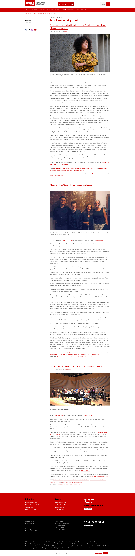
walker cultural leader (77, 170)
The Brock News (65, 82)
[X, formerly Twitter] (29, 29)
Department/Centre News (79, 173)
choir (72, 352)
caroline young (66, 352)
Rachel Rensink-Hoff (61, 170)
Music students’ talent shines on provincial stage (71, 185)
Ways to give (88, 508)
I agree (105, 553)
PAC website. (85, 470)
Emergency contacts (31, 502)
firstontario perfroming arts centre (90, 168)
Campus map (29, 507)
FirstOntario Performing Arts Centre (81, 479)
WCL (84, 170)
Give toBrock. (89, 501)
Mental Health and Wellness (33, 505)
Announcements (60, 173)
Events (87, 173)
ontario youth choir (85, 354)
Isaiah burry (99, 352)
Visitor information (60, 502)
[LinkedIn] (96, 521)
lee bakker (105, 352)
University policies (30, 529)
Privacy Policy (98, 553)
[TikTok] (103, 521)
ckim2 (65, 31)
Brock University (28, 13)
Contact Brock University (62, 505)
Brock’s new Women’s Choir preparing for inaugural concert (76, 366)
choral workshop (77, 352)
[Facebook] (26, 29)
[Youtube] (35, 29)
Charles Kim (89, 82)
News (55, 13)
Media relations (59, 507)
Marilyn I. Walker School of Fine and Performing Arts (42, 13)
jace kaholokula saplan (104, 168)
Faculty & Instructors (94, 173)
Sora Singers (69, 170)
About (27, 9)
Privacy (27, 531)
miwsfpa (52, 170)
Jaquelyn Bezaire (88, 415)
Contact (83, 9)
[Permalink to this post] (80, 71)
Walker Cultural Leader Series (56, 175)
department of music (78, 168)
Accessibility (34, 531)
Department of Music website (98, 476)
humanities (93, 352)
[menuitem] (66, 4)
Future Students (91, 356)
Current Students (69, 173)
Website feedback (60, 509)
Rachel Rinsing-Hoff (66, 482)
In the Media (102, 173)
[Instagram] (32, 29)
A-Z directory (88, 525)
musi (55, 170)
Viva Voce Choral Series (76, 482)
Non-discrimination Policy (32, 527)
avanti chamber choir (58, 168)
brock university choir (68, 168)
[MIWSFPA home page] (35, 3)
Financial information (31, 509)
